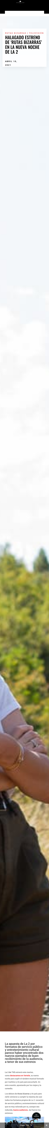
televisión (36, 33)
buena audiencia (20, 1110)
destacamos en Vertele (20, 1075)
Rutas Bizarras (15, 33)
